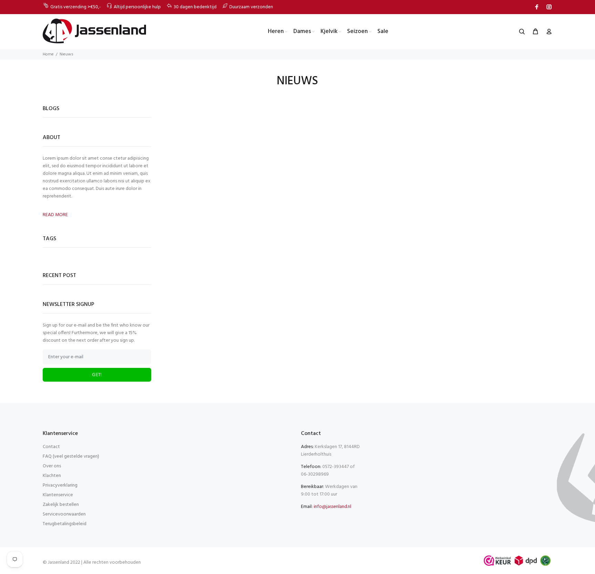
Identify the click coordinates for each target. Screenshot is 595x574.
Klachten (52, 476)
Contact (51, 447)
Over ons (52, 466)
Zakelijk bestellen (61, 505)
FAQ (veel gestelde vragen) (71, 456)
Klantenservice (58, 495)
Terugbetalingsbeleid (64, 524)
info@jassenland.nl (332, 507)
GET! (97, 375)
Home (48, 54)
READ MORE (55, 215)
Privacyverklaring (60, 485)
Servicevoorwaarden (64, 514)
